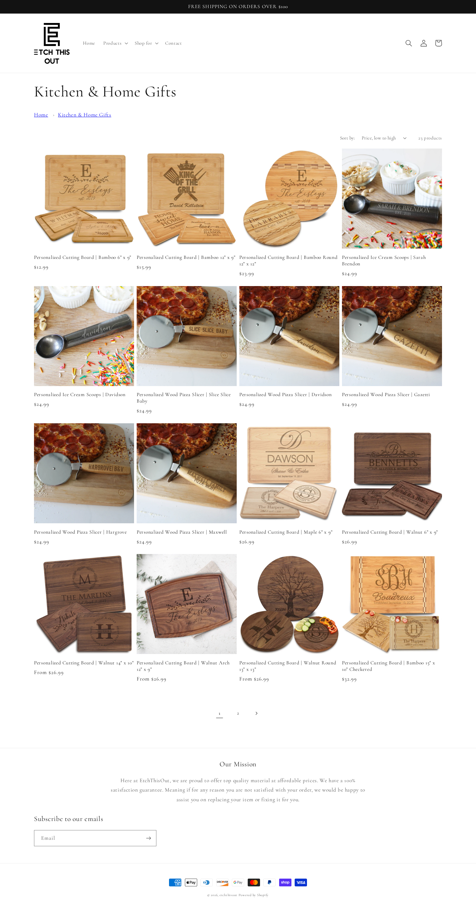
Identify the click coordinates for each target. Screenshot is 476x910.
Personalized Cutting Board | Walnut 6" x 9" (390, 532)
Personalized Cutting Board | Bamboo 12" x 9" (186, 257)
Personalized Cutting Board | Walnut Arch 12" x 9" (183, 666)
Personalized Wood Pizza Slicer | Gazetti (386, 394)
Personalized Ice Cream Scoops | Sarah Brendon (384, 260)
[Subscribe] (148, 838)
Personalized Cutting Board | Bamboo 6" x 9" (82, 257)
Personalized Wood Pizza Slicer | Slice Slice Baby (184, 398)
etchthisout (228, 895)
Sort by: (347, 138)
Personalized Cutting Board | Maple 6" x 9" (285, 532)
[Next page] (256, 713)
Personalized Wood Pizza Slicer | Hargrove (80, 532)
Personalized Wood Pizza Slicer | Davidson (285, 394)
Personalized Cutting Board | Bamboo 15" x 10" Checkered (388, 666)
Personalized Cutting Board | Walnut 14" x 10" (83, 663)
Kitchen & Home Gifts (84, 114)
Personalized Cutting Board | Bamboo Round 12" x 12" (288, 260)
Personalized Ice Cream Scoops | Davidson (80, 394)
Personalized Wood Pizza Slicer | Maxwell (182, 532)
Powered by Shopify (254, 895)
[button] (115, 43)
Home (41, 114)
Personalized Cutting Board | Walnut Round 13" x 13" (287, 666)
